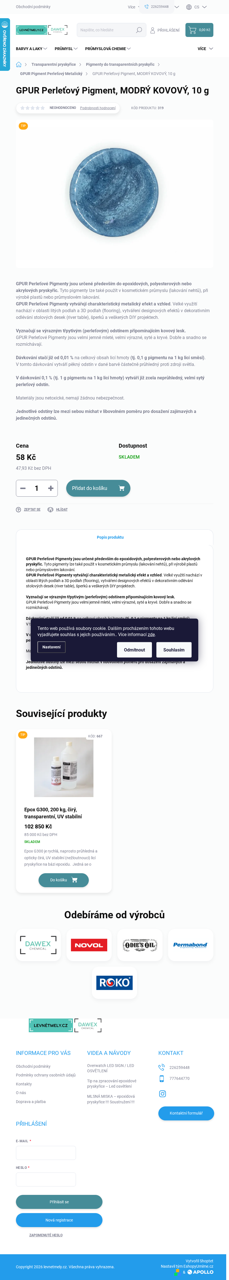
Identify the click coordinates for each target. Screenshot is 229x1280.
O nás (21, 1092)
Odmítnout (134, 650)
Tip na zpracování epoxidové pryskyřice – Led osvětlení (111, 1084)
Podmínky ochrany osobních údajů (46, 1075)
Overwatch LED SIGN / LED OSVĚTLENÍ (110, 1068)
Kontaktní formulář (186, 1113)
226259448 (180, 1067)
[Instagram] (162, 1093)
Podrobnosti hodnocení (98, 108)
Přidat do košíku (89, 488)
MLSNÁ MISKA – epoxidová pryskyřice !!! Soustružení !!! (111, 1099)
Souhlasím (174, 650)
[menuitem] (32, 48)
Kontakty (24, 1084)
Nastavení (51, 646)
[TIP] (64, 767)
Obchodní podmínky (33, 6)
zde (151, 634)
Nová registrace (59, 1220)
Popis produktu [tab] (110, 537)
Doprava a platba (31, 1101)
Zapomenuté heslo (46, 1235)
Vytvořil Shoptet (199, 1261)
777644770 (180, 1078)
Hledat (139, 30)
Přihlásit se (59, 1202)
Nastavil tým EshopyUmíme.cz (187, 1266)
